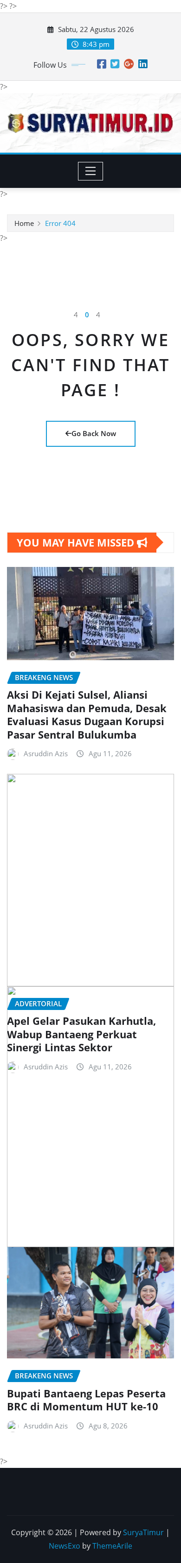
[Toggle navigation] (90, 171)
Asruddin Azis (46, 753)
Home (24, 223)
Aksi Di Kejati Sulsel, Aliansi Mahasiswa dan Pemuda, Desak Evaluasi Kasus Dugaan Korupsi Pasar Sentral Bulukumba (87, 714)
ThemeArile (112, 1546)
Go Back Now (93, 433)
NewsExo (64, 1546)
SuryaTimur (143, 1532)
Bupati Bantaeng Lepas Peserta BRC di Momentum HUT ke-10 (86, 1400)
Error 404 (60, 223)
